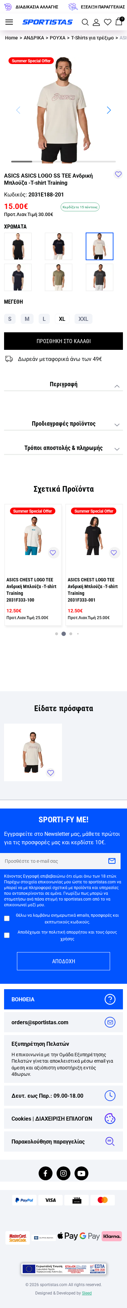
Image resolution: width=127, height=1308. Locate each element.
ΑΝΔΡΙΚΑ (34, 37)
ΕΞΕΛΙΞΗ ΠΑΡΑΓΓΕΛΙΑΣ (103, 6)
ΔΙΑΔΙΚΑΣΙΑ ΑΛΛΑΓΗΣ (37, 6)
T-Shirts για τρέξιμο (92, 37)
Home (11, 37)
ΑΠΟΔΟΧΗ (63, 961)
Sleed (87, 1293)
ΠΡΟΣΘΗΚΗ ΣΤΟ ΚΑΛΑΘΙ (64, 340)
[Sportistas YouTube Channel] (81, 1174)
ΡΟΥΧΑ (57, 37)
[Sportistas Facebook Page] (45, 1174)
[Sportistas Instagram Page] (63, 1174)
